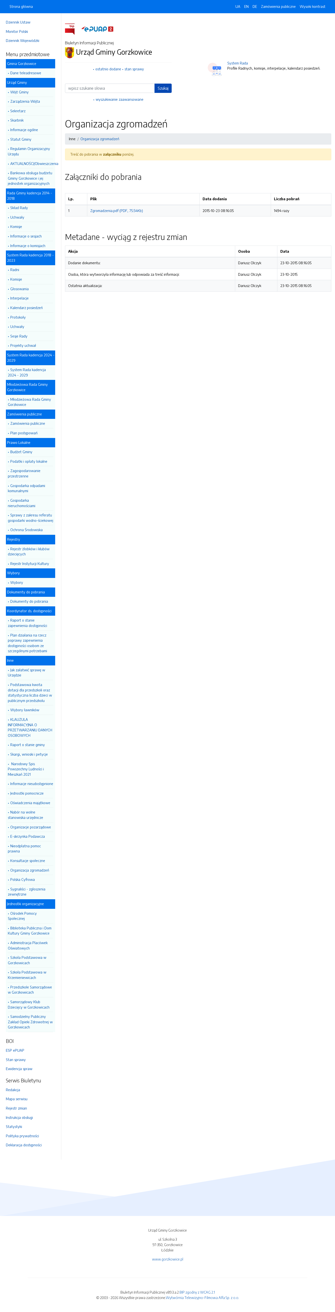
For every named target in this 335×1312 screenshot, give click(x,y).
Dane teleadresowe (25, 73)
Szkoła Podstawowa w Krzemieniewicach (27, 975)
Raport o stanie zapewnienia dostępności (27, 623)
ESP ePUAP (15, 1050)
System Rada (237, 63)
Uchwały (17, 217)
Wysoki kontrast (312, 6)
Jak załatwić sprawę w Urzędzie (26, 672)
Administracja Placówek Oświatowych (28, 945)
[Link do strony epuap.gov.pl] (97, 28)
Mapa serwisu (16, 1099)
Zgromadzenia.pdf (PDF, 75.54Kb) (116, 210)
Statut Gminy (20, 139)
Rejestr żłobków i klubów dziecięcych (29, 551)
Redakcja (13, 1089)
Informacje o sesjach (26, 236)
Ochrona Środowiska (26, 529)
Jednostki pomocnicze (27, 793)
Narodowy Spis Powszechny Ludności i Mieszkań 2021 (26, 769)
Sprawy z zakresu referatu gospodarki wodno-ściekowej (30, 518)
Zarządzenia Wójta (25, 101)
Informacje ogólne (24, 129)
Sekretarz (18, 111)
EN (246, 6)
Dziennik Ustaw (18, 22)
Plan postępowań (24, 433)
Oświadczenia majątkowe (30, 802)
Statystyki (14, 1126)
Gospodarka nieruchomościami (21, 503)
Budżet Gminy (21, 452)
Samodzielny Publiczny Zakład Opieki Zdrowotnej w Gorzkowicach (30, 1021)
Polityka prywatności (22, 1136)
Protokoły (18, 317)
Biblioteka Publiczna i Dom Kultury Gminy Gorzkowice (30, 931)
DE (255, 6)
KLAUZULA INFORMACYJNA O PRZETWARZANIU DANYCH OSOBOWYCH (30, 727)
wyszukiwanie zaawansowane (119, 99)
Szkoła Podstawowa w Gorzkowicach (27, 960)
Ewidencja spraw (19, 1068)
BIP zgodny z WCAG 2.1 (197, 1292)
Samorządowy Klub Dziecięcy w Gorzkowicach (29, 1004)
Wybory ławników (24, 710)
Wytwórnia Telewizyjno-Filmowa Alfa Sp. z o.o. (202, 1297)
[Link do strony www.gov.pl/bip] (72, 28)
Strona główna (21, 6)
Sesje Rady (18, 336)
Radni (14, 269)
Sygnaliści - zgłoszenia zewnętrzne (26, 892)
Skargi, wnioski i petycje (29, 754)
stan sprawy (134, 69)
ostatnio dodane (108, 69)
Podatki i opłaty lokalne (28, 461)
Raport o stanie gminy (27, 744)
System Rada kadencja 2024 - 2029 (27, 372)
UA (237, 6)
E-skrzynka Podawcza (27, 836)
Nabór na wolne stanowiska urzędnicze (25, 815)
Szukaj (163, 88)
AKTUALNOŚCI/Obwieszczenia (31, 163)
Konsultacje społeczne (27, 860)
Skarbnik (17, 120)
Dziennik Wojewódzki (22, 40)
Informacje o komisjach (27, 245)
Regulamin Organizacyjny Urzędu (29, 151)
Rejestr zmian (16, 1108)
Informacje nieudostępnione (31, 783)
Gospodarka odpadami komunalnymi (26, 488)
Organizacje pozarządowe (30, 827)
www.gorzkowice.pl (167, 1259)
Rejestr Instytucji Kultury (29, 563)
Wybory (16, 582)
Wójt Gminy (19, 92)
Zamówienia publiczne (27, 423)
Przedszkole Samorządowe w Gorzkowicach (30, 990)
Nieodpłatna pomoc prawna (24, 848)
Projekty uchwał (23, 345)
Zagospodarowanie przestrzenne (24, 473)
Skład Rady (19, 207)
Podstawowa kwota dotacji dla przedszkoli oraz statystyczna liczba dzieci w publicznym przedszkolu (30, 692)
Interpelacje (19, 298)
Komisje (16, 226)
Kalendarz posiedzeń (26, 307)
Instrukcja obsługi (19, 1117)
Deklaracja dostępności (24, 1145)
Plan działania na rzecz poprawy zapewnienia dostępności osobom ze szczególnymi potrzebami (27, 643)
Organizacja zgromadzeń (29, 870)
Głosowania (19, 289)
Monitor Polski (17, 31)
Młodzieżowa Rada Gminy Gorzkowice (29, 402)
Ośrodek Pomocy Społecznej (22, 916)
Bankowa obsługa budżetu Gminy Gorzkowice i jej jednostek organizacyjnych (30, 178)
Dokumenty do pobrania (29, 601)
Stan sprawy (16, 1059)
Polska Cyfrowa (22, 879)
